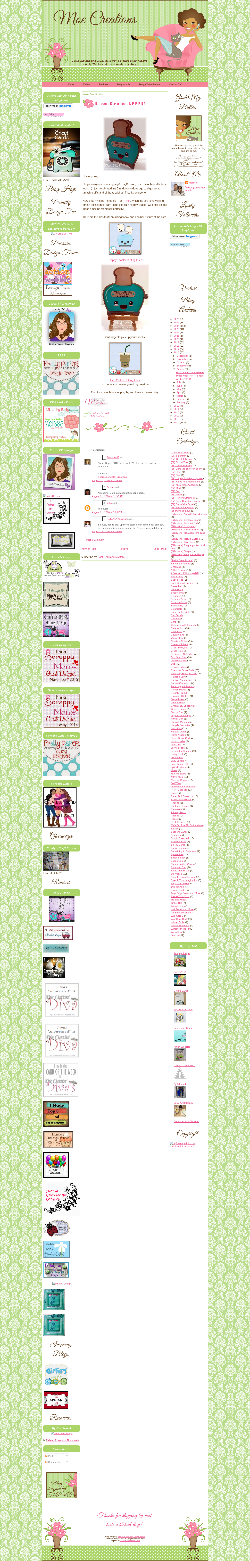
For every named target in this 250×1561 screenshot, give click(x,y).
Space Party (177, 854)
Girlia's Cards (181, 990)
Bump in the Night (180, 612)
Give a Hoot (177, 702)
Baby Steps (177, 579)
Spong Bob (177, 860)
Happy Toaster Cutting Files (125, 260)
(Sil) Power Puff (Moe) (183, 497)
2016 (177, 352)
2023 (177, 329)
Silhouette (176, 835)
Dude (174, 663)
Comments (53, 1462)
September (183, 365)
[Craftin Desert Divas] (61, 921)
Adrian (110, 487)
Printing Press (178, 812)
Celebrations (178, 628)
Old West (176, 783)
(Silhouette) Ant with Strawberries (189, 514)
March (180, 395)
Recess (175, 815)
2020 (177, 339)
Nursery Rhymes (180, 780)
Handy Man (177, 718)
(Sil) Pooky (176, 494)
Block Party (177, 605)
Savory (174, 828)
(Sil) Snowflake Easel (182, 504)
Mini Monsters (178, 773)
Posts (50, 1456)
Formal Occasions (180, 683)
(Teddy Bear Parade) (182, 560)
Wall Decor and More (182, 909)
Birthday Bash (178, 599)
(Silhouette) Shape (181, 551)
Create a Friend (179, 644)
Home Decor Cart (180, 738)
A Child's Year (178, 570)
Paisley (175, 793)
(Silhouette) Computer (183, 526)
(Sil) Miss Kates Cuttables (184, 484)
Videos (86, 84)
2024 (177, 325)
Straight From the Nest (183, 877)
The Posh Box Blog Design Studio (131, 1536)
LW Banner (177, 757)
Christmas (176, 631)
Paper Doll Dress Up (182, 796)
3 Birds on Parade (180, 563)
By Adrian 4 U (181, 1084)
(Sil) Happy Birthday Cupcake (187, 478)
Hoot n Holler (178, 741)
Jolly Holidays (178, 747)
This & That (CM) (180, 896)
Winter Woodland (180, 925)
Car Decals (177, 615)
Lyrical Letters (178, 767)
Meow (174, 770)
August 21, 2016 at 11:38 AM (107, 496)
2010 (177, 422)
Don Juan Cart (179, 657)
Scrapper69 (113, 457)
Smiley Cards (178, 844)
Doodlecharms (179, 660)
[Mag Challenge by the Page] (61, 548)
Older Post (160, 548)
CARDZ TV (180, 972)
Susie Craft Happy (183, 1102)
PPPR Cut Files (97, 415)
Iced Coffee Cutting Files (125, 380)
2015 (177, 405)
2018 (177, 345)
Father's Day (178, 676)
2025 (177, 322)
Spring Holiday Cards (182, 864)
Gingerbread (178, 699)
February (182, 399)
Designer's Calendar (182, 654)
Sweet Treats (178, 890)
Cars (173, 621)
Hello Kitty (176, 728)
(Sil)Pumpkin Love (180, 510)
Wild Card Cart (179, 919)
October (181, 362)
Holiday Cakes (178, 731)
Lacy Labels (177, 760)
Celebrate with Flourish (183, 625)
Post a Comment (95, 540)
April (179, 392)
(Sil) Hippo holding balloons (185, 481)
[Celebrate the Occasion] (56, 523)
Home (71, 84)
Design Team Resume (149, 84)
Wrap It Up (176, 932)
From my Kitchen (180, 696)
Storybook (176, 873)
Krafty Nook (177, 754)
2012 (177, 415)
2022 (177, 332)
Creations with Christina (186, 1121)
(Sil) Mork (176, 488)
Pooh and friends (180, 806)
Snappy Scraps (182, 953)
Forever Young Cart (181, 680)
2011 (177, 419)
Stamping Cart (178, 867)
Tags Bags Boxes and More (186, 893)
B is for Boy (177, 576)
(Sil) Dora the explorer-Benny (186, 468)
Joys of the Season (181, 751)
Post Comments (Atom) (111, 557)
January (181, 402)
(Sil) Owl (175, 491)
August (181, 369)
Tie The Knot (178, 899)
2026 (177, 319)
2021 (177, 335)
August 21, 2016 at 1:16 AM (107, 480)
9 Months (176, 566)
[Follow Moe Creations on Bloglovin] (58, 107)
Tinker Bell (176, 902)
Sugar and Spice (180, 883)
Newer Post (89, 548)
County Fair (177, 638)
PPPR (126, 200)
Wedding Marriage (181, 912)
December (183, 355)
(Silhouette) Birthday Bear (185, 520)
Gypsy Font (177, 712)
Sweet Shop (177, 886)
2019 (177, 342)
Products (103, 84)
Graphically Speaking (182, 705)
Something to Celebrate (183, 851)
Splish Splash (178, 857)
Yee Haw (175, 935)
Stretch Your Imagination (184, 880)
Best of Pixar (178, 592)
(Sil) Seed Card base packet (186, 501)
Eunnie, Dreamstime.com (130, 1541)
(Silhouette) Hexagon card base (188, 532)
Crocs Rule (177, 650)
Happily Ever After (180, 725)
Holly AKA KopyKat (117, 519)
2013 (177, 412)
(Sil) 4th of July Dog (181, 459)
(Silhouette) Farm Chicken (185, 529)
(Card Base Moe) (180, 452)
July (179, 382)
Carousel (176, 618)
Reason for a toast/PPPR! (190, 372)
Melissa (95, 412)
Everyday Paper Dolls (182, 670)
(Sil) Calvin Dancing (181, 465)
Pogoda (175, 802)
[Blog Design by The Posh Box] (61, 1497)
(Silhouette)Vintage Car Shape (187, 554)
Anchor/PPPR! (183, 379)
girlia (109, 503)
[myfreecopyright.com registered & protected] (188, 1146)
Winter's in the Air (180, 928)
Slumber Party (178, 841)
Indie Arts (176, 744)
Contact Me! (175, 84)
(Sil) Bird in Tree (179, 462)
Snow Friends (178, 848)
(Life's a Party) (179, 455)
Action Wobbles (182, 1046)
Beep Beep (177, 589)
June (180, 385)
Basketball (176, 586)
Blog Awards (123, 84)
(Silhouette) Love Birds (183, 542)
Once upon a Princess (183, 786)
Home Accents (178, 734)
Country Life (177, 634)
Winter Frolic (178, 922)
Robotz (175, 818)
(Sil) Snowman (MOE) (182, 507)
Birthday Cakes (179, 602)
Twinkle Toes (178, 906)
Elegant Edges (179, 667)
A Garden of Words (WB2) (185, 573)
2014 (177, 409)
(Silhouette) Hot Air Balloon (185, 538)
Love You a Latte (180, 764)
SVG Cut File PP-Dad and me (187, 825)
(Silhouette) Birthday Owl (184, 523)
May (179, 389)
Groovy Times (178, 709)
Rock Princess (178, 822)
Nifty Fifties (177, 776)
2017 (177, 349)
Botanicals (176, 608)
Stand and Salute (180, 870)
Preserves (176, 809)
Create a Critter (179, 641)
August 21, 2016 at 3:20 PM (107, 512)
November (183, 359)
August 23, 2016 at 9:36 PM (107, 531)
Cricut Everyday (179, 647)
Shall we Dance (179, 831)
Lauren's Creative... (184, 1065)
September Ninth (183, 1028)
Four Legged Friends (182, 686)
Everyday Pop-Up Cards (184, 673)
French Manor (178, 689)
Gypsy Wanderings (181, 715)
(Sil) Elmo (176, 472)
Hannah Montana (180, 722)
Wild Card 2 (177, 915)
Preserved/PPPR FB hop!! (190, 375)
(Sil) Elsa (175, 475)
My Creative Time (183, 1009)
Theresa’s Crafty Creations (112, 477)
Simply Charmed (180, 838)
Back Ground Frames (182, 583)
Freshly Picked (179, 692)
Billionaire (176, 596)
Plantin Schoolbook (181, 799)
